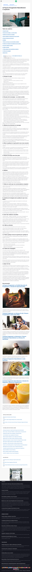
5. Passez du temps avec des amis (8, 38)
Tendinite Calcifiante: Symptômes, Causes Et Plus (9, 516)
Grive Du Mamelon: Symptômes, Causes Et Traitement (9, 496)
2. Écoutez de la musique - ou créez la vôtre (9, 32)
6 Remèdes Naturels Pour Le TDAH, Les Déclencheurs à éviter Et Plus (11, 544)
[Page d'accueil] (16, 1)
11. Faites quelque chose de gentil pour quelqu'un (10, 49)
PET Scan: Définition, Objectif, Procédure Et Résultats (10, 451)
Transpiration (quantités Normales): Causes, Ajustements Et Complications (13, 448)
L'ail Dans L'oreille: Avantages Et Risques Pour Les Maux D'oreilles (12, 419)
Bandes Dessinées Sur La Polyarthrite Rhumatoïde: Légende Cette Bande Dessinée (13, 563)
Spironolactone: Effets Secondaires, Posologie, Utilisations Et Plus (12, 441)
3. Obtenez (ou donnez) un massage (8, 34)
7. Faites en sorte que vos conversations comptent (10, 41)
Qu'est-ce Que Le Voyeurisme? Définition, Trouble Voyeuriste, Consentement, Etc (14, 431)
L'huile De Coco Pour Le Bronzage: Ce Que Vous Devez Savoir (12, 459)
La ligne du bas (4, 52)
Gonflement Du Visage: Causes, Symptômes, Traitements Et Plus (12, 433)
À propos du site (17, 570)
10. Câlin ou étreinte (5, 47)
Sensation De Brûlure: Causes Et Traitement (9, 449)
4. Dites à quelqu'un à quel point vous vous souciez (10, 36)
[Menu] (1, 1)
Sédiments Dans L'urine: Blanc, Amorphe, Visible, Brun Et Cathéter (12, 438)
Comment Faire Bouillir (5, 490)
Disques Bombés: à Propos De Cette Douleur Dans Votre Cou (10, 559)
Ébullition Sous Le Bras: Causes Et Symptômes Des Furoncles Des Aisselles (12, 500)
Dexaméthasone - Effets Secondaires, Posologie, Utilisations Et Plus (12, 443)
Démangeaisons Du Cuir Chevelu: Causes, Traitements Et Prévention (13, 446)
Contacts (21, 570)
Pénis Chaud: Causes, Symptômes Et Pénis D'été (10, 462)
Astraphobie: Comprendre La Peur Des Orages (8, 533)
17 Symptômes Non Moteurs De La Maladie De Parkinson (10, 520)
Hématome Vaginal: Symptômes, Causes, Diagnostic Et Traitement (12, 436)
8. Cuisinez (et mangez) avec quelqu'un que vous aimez (11, 43)
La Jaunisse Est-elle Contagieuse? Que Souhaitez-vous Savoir (10, 508)
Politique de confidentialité (26, 570)
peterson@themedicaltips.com (17, 55)
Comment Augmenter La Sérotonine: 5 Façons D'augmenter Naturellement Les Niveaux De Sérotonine (14, 338)
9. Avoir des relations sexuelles (7, 45)
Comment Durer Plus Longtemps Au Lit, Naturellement (9, 548)
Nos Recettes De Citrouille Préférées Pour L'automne (9, 536)
